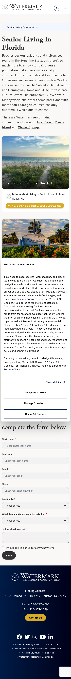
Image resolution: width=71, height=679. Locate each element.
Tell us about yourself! (14, 528)
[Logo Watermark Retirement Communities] (22, 7)
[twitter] (27, 636)
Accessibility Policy (31, 652)
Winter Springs (28, 127)
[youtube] (43, 636)
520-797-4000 (40, 604)
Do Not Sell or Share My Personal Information (38, 648)
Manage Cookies (33, 403)
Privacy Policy (32, 644)
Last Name (8, 454)
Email (5, 469)
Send (9, 555)
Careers (17, 644)
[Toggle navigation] (65, 8)
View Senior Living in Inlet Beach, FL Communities (34, 205)
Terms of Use (51, 644)
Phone (5, 484)
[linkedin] (50, 636)
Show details (53, 382)
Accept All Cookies (35, 392)
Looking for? (8, 499)
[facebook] (19, 636)
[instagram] (35, 636)
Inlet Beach (45, 122)
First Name (9, 439)
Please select (12, 505)
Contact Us (35, 617)
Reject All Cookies (35, 414)
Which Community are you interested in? (24, 513)
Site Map (49, 652)
